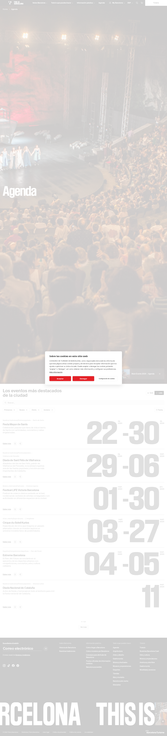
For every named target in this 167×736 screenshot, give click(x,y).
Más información (55, 372)
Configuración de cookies (107, 378)
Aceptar (60, 378)
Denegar (83, 378)
